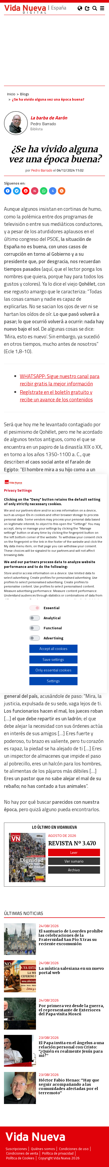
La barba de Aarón (48, 117)
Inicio (11, 94)
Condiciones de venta (22, 1153)
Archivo (74, 870)
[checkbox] (34, 608)
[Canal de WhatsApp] (43, 191)
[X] (16, 191)
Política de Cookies (20, 1158)
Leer (74, 852)
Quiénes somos (43, 1149)
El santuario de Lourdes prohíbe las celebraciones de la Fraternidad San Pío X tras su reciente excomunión (71, 937)
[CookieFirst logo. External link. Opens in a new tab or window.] (13, 482)
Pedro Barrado (43, 123)
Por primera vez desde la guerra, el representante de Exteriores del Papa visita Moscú (71, 1010)
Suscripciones (16, 1149)
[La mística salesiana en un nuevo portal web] (20, 976)
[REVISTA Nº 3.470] (27, 857)
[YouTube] (25, 191)
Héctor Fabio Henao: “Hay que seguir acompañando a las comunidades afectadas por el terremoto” (69, 1086)
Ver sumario (74, 861)
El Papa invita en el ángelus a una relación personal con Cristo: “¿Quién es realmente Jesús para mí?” (71, 1049)
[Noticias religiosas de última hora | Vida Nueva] (25, 9)
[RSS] (61, 191)
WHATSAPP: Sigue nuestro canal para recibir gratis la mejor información (59, 379)
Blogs (24, 94)
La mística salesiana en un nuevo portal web (71, 970)
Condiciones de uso (74, 1149)
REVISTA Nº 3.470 (72, 843)
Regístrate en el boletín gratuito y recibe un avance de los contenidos (56, 395)
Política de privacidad (58, 1153)
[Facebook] (7, 191)
